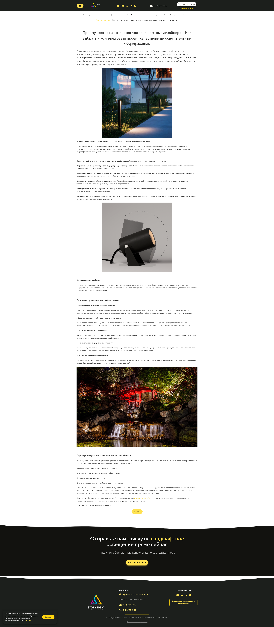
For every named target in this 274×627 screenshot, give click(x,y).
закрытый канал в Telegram (144, 498)
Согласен (48, 617)
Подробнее (27, 620)
